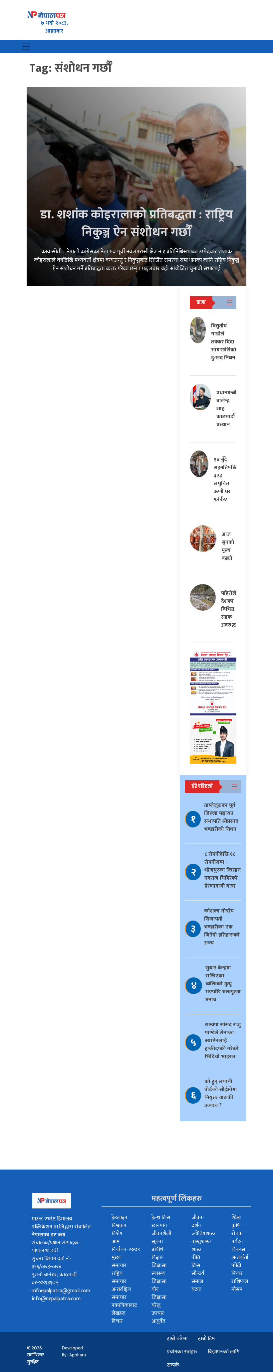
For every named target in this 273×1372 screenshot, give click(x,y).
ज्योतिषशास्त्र (203, 1233)
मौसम (236, 1289)
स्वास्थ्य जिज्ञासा (158, 1277)
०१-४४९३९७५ (45, 1282)
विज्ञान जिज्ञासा (158, 1261)
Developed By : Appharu (74, 1351)
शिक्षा (236, 1217)
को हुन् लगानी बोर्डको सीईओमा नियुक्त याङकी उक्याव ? (220, 1093)
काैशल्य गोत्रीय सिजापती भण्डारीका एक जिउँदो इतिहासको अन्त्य (222, 927)
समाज (197, 1281)
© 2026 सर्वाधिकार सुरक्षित (35, 1355)
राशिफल (239, 1281)
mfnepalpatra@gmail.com (61, 1290)
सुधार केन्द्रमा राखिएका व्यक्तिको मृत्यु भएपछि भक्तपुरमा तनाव (223, 983)
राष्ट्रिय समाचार (119, 1277)
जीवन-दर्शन (197, 1221)
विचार (117, 1321)
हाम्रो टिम (206, 1338)
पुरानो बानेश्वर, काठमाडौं (54, 1274)
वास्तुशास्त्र (201, 1241)
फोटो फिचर (237, 1269)
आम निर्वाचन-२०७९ (126, 1245)
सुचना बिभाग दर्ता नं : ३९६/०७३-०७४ (51, 1262)
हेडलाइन (120, 1217)
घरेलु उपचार (157, 1309)
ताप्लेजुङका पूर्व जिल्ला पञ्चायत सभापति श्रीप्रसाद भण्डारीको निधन (221, 817)
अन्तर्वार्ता (239, 1257)
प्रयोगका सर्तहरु (182, 1351)
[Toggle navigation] (26, 46)
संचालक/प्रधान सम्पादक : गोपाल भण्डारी (56, 1246)
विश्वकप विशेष (119, 1229)
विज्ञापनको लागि (223, 1351)
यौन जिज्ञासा (158, 1293)
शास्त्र (196, 1249)
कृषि (235, 1225)
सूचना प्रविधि (157, 1245)
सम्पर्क (173, 1365)
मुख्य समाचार (119, 1261)
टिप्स (195, 1265)
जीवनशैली (161, 1233)
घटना (196, 1289)
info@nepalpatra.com (56, 1298)
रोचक (237, 1233)
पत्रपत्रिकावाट (124, 1305)
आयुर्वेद (158, 1321)
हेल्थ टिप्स (160, 1217)
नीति (195, 1257)
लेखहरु (119, 1313)
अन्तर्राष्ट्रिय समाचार (121, 1293)
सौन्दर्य (197, 1273)
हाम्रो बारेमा (177, 1338)
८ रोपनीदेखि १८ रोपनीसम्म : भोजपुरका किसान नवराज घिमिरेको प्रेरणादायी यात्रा (222, 870)
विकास (238, 1249)
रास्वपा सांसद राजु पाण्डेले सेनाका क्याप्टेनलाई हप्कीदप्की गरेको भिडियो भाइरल (223, 1040)
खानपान (159, 1225)
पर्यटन (237, 1241)
